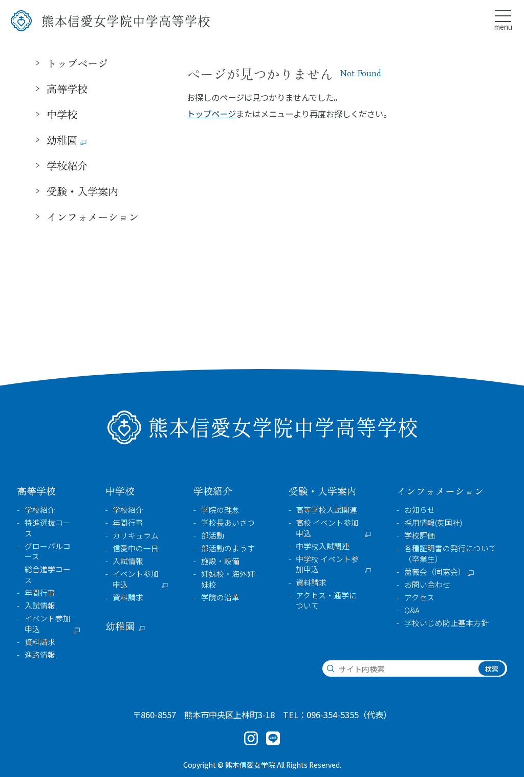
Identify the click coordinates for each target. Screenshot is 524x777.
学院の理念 (220, 510)
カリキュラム (136, 535)
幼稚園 (62, 139)
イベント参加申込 (48, 623)
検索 (491, 669)
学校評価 (419, 535)
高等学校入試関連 (326, 510)
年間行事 (40, 593)
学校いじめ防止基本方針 (446, 623)
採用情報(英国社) (433, 522)
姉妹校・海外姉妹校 (228, 579)
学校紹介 (40, 510)
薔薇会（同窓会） (435, 572)
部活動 (212, 535)
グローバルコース (48, 551)
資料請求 (40, 642)
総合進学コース (48, 574)
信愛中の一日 (136, 548)
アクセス (419, 597)
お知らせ (419, 510)
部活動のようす (228, 548)
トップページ (211, 113)
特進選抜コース (48, 527)
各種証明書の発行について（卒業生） (450, 553)
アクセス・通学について (326, 600)
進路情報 (40, 655)
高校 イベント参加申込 (327, 527)
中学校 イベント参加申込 (327, 564)
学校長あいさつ (228, 522)
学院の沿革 (220, 597)
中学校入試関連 (323, 546)
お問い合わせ (427, 584)
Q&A (412, 610)
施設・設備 (220, 561)
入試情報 (40, 605)
